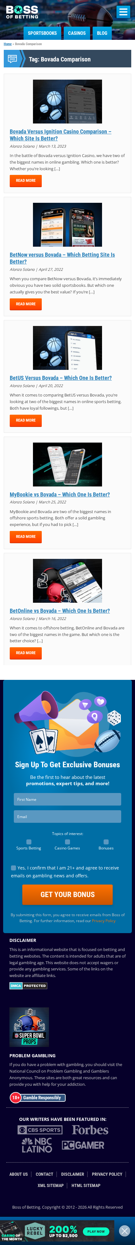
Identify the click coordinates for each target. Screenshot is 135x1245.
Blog (102, 33)
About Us (18, 1174)
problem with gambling (62, 1064)
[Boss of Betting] (22, 16)
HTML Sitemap (86, 1185)
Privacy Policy (104, 920)
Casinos (77, 33)
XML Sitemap (51, 1185)
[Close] (124, 1231)
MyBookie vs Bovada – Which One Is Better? (60, 494)
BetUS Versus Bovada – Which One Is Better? (61, 378)
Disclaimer (72, 1174)
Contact (44, 1174)
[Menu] (123, 12)
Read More (25, 180)
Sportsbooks (42, 33)
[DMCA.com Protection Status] (28, 988)
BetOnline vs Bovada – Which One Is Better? (60, 610)
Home (8, 44)
